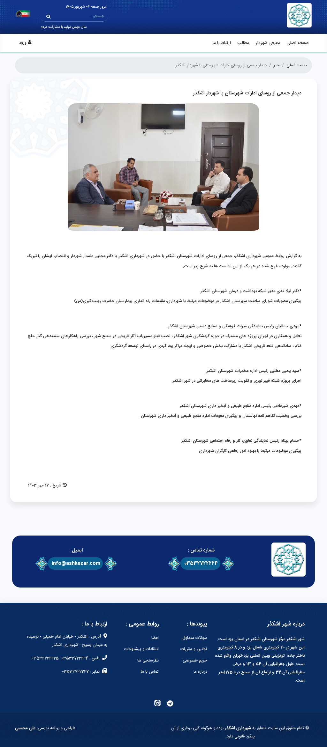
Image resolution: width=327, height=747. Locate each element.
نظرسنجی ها (148, 660)
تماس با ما (150, 671)
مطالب (243, 43)
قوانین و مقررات (193, 649)
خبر (276, 65)
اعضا (155, 637)
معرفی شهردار (267, 43)
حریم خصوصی (195, 660)
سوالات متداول (194, 637)
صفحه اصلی (297, 43)
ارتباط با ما (222, 43)
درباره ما (200, 671)
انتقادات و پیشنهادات (141, 649)
